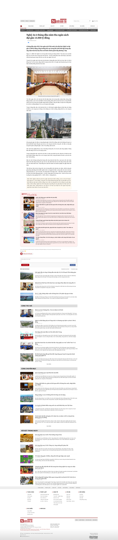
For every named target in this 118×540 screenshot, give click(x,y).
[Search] (89, 21)
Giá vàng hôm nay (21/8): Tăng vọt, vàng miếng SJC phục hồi (51, 445)
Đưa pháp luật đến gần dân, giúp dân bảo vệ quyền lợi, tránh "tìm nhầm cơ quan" (54, 228)
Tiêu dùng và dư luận (57, 502)
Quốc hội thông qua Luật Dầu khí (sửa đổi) (46, 197)
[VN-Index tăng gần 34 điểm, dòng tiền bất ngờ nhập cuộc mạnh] (26, 459)
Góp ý (27, 20)
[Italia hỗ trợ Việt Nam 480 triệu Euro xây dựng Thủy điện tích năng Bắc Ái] (26, 286)
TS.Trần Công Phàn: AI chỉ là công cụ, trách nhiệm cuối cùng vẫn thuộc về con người (55, 238)
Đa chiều (82, 26)
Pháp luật (42, 26)
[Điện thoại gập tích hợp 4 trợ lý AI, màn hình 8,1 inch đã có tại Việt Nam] (29, 216)
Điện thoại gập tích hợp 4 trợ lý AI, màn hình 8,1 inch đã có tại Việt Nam (53, 213)
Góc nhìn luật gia (43, 496)
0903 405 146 (23, 534)
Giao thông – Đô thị (70, 501)
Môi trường (68, 499)
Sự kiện (29, 497)
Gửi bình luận (25, 264)
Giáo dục (68, 496)
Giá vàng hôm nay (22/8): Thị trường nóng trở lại (48, 434)
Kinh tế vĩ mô (50, 30)
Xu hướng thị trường (72, 30)
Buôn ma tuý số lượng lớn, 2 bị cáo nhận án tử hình (49, 310)
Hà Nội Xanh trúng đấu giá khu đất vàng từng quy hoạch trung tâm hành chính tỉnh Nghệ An (55, 354)
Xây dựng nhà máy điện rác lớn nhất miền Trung (48, 332)
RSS (76, 519)
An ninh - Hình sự (44, 501)
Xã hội (61, 26)
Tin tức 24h (88, 519)
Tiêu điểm (29, 494)
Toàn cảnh (30, 26)
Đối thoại (29, 499)
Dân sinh (68, 494)
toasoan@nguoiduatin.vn (25, 536)
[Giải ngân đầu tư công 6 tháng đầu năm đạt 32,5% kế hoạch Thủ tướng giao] (26, 276)
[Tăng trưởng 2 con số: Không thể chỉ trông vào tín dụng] (26, 398)
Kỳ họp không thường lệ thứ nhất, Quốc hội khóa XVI (47, 28)
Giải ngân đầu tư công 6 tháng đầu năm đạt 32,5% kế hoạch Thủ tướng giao (55, 272)
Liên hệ (22, 20)
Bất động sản (30, 30)
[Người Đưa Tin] (42, 521)
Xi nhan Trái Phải (30, 512)
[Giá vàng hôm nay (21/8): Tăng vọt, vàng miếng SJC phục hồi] (26, 449)
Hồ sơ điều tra (43, 497)
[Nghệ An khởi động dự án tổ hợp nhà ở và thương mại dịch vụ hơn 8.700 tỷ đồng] (26, 324)
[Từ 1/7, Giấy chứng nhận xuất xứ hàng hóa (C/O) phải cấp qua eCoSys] (26, 297)
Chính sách (29, 496)
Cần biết (81, 497)
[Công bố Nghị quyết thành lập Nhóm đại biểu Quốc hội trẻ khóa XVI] (29, 223)
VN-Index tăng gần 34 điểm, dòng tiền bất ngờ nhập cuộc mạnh (52, 456)
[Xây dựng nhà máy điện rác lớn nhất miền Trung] (26, 335)
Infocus (93, 26)
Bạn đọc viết (30, 514)
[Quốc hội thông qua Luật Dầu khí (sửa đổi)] (29, 200)
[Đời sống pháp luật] (85, 537)
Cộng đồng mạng (83, 499)
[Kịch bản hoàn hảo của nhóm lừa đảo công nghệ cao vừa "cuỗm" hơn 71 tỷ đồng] (26, 346)
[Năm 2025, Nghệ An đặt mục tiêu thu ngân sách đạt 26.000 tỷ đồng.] (48, 125)
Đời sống (71, 26)
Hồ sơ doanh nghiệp (59, 30)
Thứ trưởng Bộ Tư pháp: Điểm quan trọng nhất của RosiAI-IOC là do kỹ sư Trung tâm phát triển (55, 477)
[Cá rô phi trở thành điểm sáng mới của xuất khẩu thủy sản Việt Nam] (26, 409)
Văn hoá (68, 497)
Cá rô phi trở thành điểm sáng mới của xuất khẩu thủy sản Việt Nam (53, 405)
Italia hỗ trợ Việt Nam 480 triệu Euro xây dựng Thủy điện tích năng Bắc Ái (55, 283)
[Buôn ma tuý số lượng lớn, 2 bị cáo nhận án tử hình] (26, 313)
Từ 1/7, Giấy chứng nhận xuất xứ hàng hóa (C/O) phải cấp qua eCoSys (54, 293)
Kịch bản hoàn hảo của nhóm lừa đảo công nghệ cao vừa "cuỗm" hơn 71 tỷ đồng (55, 343)
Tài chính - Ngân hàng (40, 30)
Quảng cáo (32, 20)
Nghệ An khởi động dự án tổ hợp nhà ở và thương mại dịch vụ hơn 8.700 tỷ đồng (55, 321)
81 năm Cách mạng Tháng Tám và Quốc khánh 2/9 (67, 28)
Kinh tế (52, 26)
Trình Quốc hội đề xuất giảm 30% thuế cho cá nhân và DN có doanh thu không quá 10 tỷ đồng (54, 416)
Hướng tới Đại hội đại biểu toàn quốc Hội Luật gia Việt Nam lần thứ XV (89, 28)
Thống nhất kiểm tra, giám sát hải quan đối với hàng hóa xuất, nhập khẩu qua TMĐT (55, 205)
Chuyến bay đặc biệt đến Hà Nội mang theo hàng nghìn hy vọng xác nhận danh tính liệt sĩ (55, 467)
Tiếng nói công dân (44, 499)
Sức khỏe (81, 496)
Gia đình (81, 494)
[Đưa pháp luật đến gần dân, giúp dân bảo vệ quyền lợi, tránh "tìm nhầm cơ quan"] (29, 230)
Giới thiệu (81, 519)
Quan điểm (29, 510)
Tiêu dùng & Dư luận (83, 30)
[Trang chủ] (59, 21)
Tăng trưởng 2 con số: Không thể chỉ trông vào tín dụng (50, 394)
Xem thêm (49, 364)
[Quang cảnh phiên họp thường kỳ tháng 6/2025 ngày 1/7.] (48, 80)
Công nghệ (93, 30)
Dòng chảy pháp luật (44, 494)
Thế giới (29, 501)
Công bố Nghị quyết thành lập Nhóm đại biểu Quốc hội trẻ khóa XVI (52, 220)
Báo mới (95, 519)
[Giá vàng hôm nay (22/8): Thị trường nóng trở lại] (26, 438)
